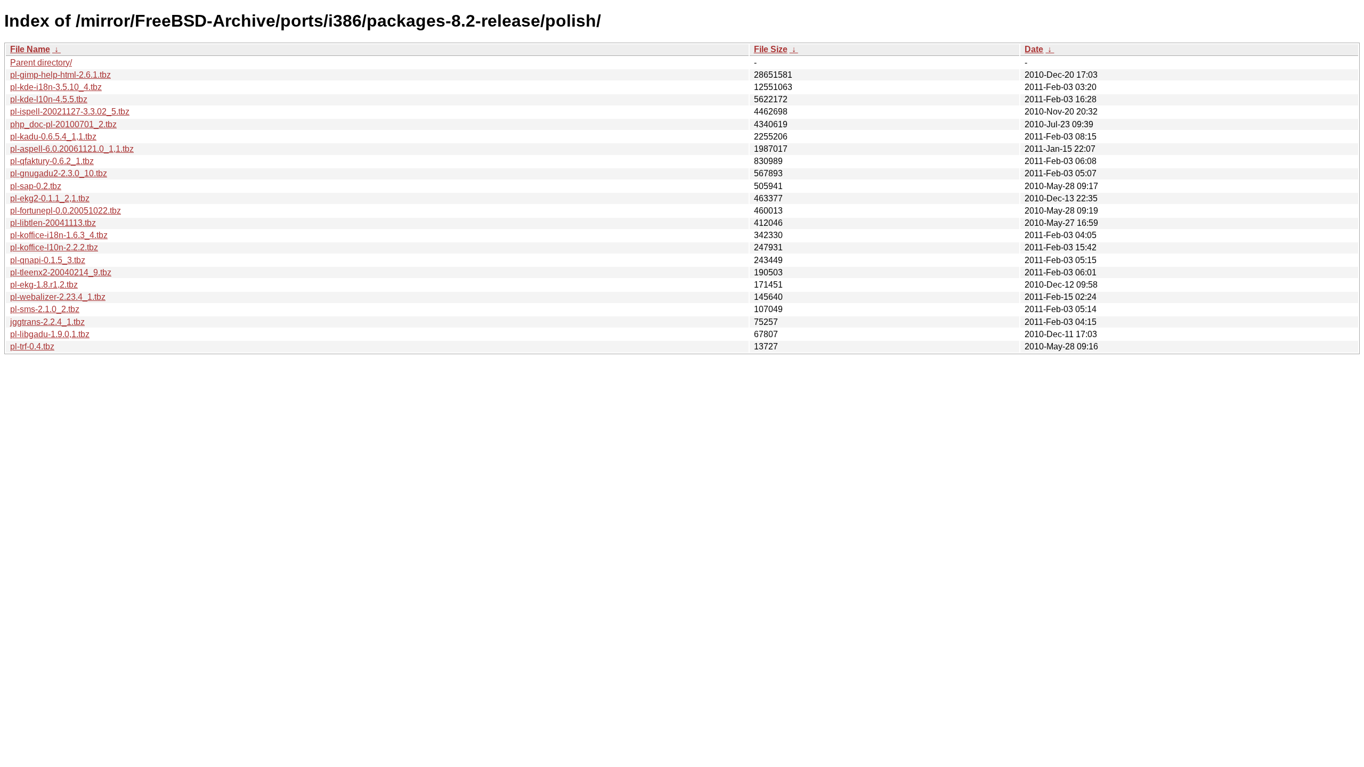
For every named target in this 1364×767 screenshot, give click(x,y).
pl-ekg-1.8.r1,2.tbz (44, 284)
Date (1034, 49)
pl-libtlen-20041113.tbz (53, 222)
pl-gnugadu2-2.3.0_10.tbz (58, 173)
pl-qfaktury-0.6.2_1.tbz (52, 161)
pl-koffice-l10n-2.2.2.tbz (54, 247)
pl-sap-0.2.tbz (35, 186)
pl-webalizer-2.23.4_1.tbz (57, 296)
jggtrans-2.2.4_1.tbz (47, 322)
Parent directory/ (41, 62)
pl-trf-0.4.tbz (32, 346)
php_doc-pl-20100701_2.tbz (63, 124)
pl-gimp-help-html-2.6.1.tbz (60, 74)
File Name (30, 49)
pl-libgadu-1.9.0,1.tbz (50, 334)
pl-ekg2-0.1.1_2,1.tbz (50, 198)
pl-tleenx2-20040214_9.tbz (60, 272)
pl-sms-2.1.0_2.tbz (44, 309)
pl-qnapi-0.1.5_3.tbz (47, 260)
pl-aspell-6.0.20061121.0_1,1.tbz (72, 148)
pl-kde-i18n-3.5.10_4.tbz (56, 87)
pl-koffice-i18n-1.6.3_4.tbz (59, 235)
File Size (770, 49)
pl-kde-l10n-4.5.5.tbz (48, 99)
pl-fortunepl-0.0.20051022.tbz (65, 210)
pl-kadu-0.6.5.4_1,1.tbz (53, 136)
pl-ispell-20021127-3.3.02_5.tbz (69, 111)
